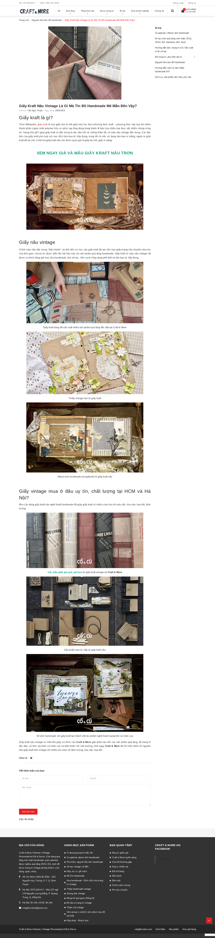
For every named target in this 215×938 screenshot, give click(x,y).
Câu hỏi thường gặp (122, 862)
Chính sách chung (121, 885)
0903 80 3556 (52, 3)
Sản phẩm (174, 929)
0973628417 (29, 3)
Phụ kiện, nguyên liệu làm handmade (85, 862)
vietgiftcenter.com (143, 929)
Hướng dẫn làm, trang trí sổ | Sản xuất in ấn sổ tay (174, 49)
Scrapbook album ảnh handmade (83, 857)
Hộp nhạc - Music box (77, 920)
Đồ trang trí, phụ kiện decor (168, 57)
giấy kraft (43, 124)
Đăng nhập (178, 3)
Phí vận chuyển (120, 890)
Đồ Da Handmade (76, 876)
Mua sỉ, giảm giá (120, 852)
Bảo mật (116, 880)
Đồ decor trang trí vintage (79, 903)
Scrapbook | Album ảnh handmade (172, 33)
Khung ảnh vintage (76, 893)
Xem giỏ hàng (189, 929)
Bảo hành (116, 876)
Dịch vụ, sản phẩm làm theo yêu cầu (173, 77)
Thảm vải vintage (75, 907)
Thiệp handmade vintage (79, 889)
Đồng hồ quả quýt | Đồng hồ (80, 898)
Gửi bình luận (28, 811)
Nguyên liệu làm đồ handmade (170, 62)
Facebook (165, 859)
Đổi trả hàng (118, 871)
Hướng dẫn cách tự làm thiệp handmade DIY (169, 70)
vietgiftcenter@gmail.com (35, 908)
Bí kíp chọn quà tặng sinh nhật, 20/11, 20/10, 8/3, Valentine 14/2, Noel (173, 40)
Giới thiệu (160, 929)
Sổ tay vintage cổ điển (78, 866)
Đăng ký (192, 3)
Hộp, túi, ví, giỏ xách (77, 871)
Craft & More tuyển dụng (124, 857)
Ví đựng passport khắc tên (80, 852)
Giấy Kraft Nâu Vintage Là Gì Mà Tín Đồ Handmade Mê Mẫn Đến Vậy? (78, 106)
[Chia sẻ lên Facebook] (31, 758)
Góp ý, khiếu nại (120, 866)
